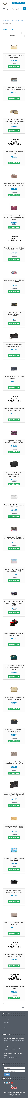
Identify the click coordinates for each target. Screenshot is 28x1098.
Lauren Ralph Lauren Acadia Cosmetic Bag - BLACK (14, 731)
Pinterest (9, 1083)
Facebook (4, 1083)
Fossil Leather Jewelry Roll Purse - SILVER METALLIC (14, 955)
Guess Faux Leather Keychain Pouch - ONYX (14, 634)
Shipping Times (7, 1046)
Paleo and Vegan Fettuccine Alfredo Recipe (14, 1038)
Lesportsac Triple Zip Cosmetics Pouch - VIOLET (14, 442)
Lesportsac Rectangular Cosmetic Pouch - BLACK (14, 345)
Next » (24, 33)
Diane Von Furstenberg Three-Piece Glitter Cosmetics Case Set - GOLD (14, 121)
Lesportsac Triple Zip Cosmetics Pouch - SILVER (14, 763)
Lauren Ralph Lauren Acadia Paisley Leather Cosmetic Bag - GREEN (14, 667)
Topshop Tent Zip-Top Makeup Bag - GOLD (14, 56)
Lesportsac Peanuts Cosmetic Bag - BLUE (14, 859)
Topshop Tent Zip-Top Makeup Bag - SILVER (14, 506)
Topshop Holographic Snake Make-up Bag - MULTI (14, 570)
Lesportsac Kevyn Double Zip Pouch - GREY (14, 281)
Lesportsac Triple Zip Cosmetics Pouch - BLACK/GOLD (14, 314)
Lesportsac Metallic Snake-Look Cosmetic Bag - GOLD (14, 827)
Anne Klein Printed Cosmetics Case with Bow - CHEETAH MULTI (14, 603)
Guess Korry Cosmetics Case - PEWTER (14, 923)
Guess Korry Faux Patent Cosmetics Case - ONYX (14, 891)
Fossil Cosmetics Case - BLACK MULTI (14, 988)
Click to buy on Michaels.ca (3, 8)
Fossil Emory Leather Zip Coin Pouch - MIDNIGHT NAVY (14, 249)
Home (4, 21)
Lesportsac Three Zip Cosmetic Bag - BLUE (14, 377)
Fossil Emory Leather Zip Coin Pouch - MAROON (14, 409)
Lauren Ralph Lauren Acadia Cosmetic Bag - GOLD (14, 699)
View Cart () (20, 3)
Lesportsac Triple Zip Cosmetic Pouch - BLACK (14, 795)
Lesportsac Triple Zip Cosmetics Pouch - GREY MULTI (14, 88)
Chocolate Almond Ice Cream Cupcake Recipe (13, 1054)
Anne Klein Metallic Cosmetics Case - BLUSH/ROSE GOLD (14, 185)
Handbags (10, 21)
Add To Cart (15, 66)
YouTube (12, 1083)
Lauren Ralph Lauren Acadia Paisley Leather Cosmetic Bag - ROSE (14, 218)
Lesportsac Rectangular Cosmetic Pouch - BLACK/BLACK (14, 474)
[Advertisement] (14, 15)
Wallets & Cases (19, 21)
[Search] (24, 8)
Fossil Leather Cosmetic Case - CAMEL (14, 153)
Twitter (7, 1083)
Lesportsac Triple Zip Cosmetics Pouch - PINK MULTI (14, 538)
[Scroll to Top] (23, 1008)
